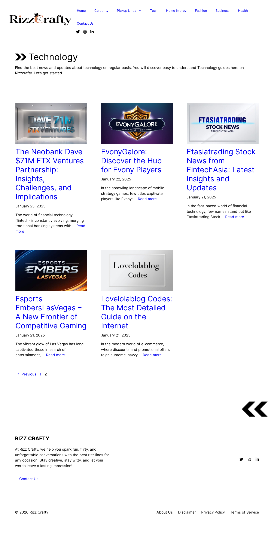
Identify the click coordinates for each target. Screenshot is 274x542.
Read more (147, 199)
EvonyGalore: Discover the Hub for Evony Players (131, 160)
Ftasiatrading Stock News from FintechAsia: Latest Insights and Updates (221, 169)
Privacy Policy (213, 512)
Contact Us (85, 23)
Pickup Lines (126, 11)
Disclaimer (187, 512)
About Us (164, 512)
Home (81, 11)
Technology (28, 98)
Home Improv (176, 11)
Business (222, 11)
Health (243, 11)
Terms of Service (244, 512)
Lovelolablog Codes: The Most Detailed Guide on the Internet (136, 312)
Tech (154, 11)
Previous (26, 374)
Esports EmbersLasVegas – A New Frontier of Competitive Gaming (50, 312)
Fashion (201, 11)
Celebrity (101, 11)
